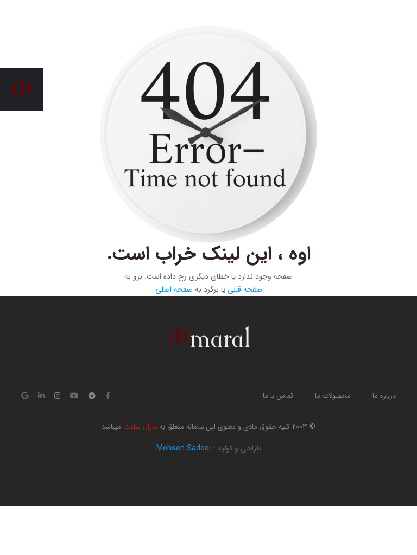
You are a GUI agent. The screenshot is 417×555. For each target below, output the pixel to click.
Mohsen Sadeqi (183, 448)
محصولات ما (333, 396)
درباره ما (384, 396)
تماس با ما (278, 396)
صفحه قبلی (245, 289)
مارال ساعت (139, 427)
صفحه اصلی (174, 289)
